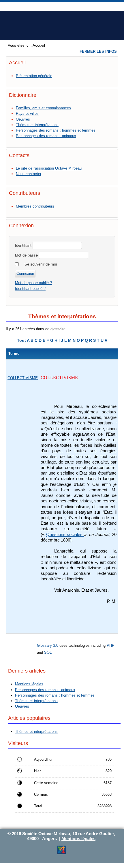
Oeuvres (23, 119)
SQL (48, 652)
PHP (110, 645)
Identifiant (23, 245)
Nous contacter (28, 174)
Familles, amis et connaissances (43, 108)
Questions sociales (65, 534)
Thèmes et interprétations (37, 125)
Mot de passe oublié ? (33, 283)
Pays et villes (27, 113)
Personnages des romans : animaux (46, 136)
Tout (21, 340)
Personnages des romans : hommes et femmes (55, 130)
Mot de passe (26, 255)
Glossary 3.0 (47, 645)
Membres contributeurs (35, 206)
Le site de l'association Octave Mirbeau (49, 168)
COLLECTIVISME (22, 378)
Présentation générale (34, 76)
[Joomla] (61, 853)
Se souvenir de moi (41, 264)
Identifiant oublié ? (30, 288)
